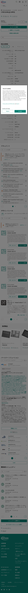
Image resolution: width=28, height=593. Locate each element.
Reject (7, 111)
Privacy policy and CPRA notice (9, 104)
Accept (20, 111)
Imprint (17, 104)
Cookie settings (6, 108)
